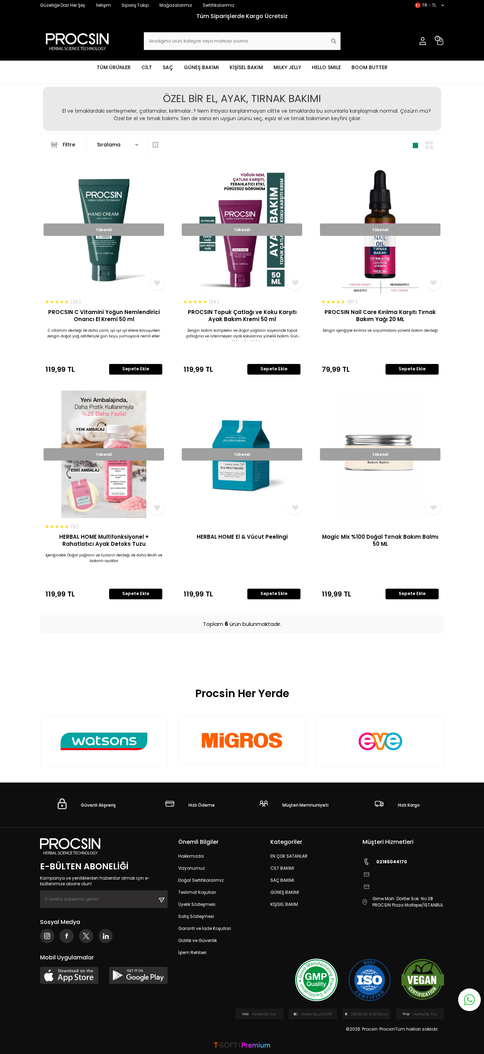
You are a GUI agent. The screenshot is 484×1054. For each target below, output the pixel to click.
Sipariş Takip (135, 5)
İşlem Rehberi (192, 952)
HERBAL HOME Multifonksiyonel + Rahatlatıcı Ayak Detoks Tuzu (104, 540)
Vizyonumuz (191, 868)
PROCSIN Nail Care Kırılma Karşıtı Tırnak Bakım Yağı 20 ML (380, 316)
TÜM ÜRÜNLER (114, 67)
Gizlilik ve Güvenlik (197, 940)
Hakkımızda (191, 856)
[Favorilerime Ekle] (157, 283)
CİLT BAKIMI (282, 868)
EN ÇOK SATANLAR (289, 856)
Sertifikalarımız (218, 5)
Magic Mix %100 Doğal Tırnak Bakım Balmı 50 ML (380, 540)
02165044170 (391, 862)
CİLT (146, 67)
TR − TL (429, 5)
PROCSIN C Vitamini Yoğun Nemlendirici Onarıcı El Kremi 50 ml (104, 316)
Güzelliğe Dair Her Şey (62, 5)
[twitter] (86, 936)
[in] (106, 936)
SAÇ (168, 67)
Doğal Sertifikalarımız (201, 880)
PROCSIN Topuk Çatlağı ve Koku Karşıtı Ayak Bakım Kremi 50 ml (242, 316)
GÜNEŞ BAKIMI (201, 67)
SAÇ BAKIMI (282, 880)
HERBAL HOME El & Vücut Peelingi (242, 536)
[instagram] (47, 936)
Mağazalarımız (175, 5)
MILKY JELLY (287, 67)
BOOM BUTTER (369, 67)
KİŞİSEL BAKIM (246, 67)
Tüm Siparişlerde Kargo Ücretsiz (242, 16)
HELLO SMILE (326, 67)
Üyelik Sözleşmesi (196, 904)
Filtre (69, 144)
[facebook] (67, 936)
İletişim (103, 5)
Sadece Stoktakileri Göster (194, 144)
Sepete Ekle (135, 369)
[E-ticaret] (242, 1046)
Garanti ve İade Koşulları (204, 928)
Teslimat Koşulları (197, 892)
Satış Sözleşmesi (196, 916)
